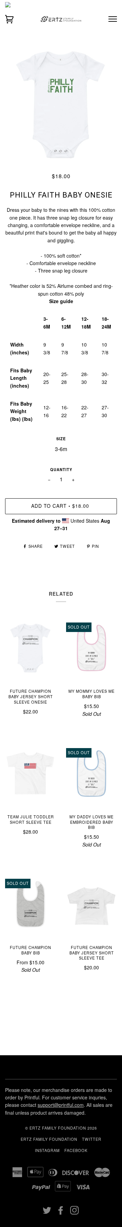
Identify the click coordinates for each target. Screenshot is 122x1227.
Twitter (91, 1139)
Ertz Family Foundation (49, 1139)
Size (61, 438)
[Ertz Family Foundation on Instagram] (74, 1212)
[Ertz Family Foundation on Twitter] (47, 1212)
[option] (61, 105)
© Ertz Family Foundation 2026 (61, 1128)
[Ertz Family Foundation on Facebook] (60, 1212)
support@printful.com (61, 1104)
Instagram (47, 1150)
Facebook (75, 1150)
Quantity (61, 469)
